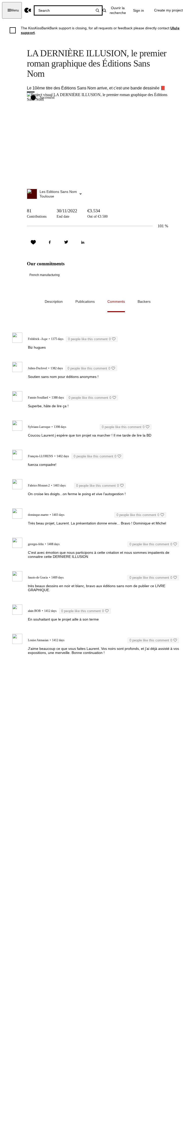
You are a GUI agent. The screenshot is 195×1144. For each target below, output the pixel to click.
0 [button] (89, 339)
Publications (85, 301)
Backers (144, 301)
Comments (116, 301)
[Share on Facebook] (49, 242)
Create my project (168, 10)
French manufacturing (44, 275)
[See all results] (97, 10)
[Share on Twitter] (66, 242)
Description (54, 301)
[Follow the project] (33, 242)
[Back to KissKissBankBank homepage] (28, 10)
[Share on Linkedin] (82, 242)
